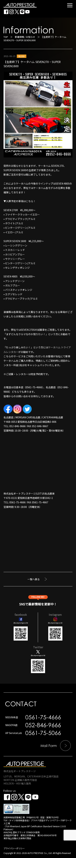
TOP (6, 37)
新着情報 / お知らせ (25, 37)
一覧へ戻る (33, 579)
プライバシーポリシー (14, 848)
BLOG (22, 56)
